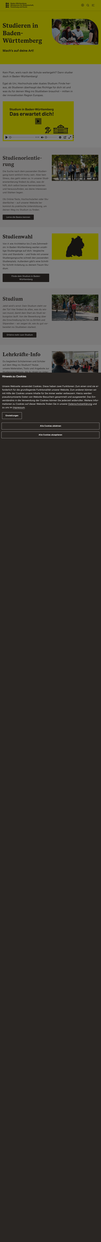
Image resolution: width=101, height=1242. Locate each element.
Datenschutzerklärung (80, 403)
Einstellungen (12, 415)
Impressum (19, 407)
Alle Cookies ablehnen (50, 426)
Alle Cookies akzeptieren (50, 435)
